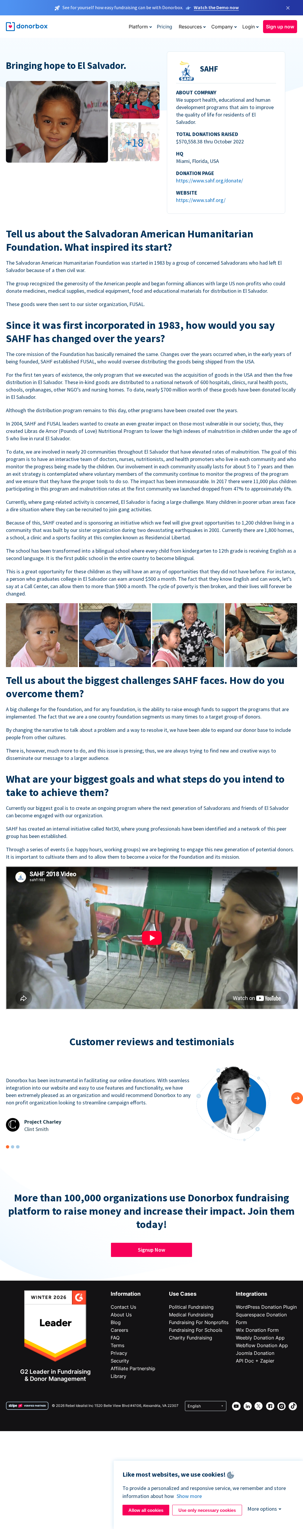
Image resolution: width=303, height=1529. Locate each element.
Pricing (164, 27)
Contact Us (123, 1307)
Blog (116, 1322)
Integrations (251, 1294)
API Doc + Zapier (255, 1361)
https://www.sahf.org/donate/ (209, 180)
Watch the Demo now (216, 7)
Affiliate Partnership (133, 1368)
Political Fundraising (191, 1307)
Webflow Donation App (262, 1345)
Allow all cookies (145, 1510)
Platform (138, 27)
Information (126, 1294)
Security (120, 1361)
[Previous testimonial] (297, 1098)
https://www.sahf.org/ (200, 200)
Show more (189, 1496)
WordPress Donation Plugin (266, 1307)
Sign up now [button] (280, 27)
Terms (117, 1345)
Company (222, 27)
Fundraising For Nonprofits (198, 1322)
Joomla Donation (255, 1353)
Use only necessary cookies (207, 1510)
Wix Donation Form (257, 1330)
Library (118, 1376)
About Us (121, 1315)
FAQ (115, 1338)
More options (262, 1508)
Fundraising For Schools (195, 1330)
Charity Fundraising (190, 1338)
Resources (190, 27)
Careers (119, 1330)
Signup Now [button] (151, 1249)
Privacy (119, 1353)
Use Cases (182, 1294)
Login (248, 27)
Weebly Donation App (260, 1338)
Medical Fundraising (191, 1315)
